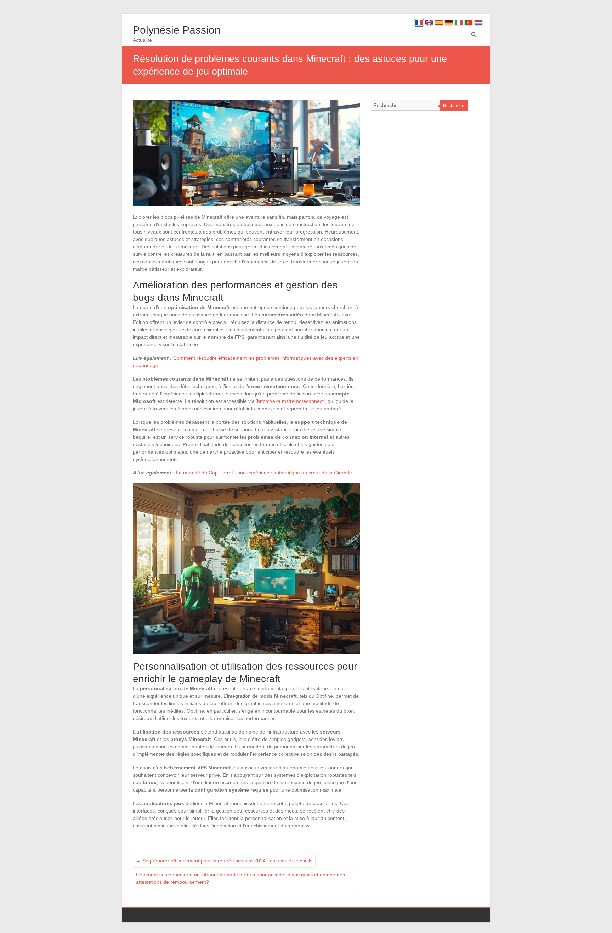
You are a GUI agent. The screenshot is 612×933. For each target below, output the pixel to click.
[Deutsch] (448, 23)
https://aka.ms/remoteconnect (290, 401)
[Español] (439, 23)
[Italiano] (458, 23)
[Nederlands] (478, 23)
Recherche (453, 105)
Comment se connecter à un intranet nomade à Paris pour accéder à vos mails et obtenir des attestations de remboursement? (240, 878)
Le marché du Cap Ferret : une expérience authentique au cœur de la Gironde (264, 473)
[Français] (419, 23)
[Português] (468, 23)
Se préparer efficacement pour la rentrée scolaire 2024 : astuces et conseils (224, 861)
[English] (429, 23)
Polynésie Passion (177, 30)
